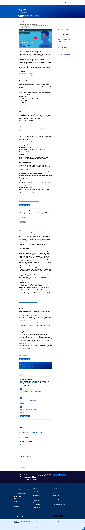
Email (21, 218)
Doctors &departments (32, 15)
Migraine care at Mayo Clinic (24, 198)
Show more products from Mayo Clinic (26, 75)
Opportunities (62, 29)
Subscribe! (23, 222)
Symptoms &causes (21, 15)
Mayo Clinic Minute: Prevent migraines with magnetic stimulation (31, 432)
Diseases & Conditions (22, 6)
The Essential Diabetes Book (63, 49)
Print (22, 374)
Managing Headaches (23, 429)
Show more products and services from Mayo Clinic (28, 461)
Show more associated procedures (25, 451)
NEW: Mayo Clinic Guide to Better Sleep (64, 42)
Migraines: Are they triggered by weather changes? (28, 302)
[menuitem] (21, 15)
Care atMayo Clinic (38, 15)
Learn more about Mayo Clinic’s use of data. (28, 219)
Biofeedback (21, 446)
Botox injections (22, 449)
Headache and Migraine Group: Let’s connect (28, 409)
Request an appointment (24, 205)
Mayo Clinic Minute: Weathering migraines (26, 304)
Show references (22, 422)
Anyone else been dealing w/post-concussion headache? (30, 391)
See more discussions (25, 416)
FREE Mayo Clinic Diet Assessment (64, 52)
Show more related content (24, 437)
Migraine (22, 9)
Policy (58, 29)
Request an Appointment (23, 12)
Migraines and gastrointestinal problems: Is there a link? (29, 201)
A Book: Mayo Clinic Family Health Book (26, 73)
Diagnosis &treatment (27, 15)
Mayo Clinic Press (67, 39)
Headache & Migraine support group (27, 382)
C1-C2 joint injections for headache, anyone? (28, 400)
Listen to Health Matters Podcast (64, 45)
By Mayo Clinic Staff (22, 353)
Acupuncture (21, 444)
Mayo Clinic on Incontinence (63, 47)
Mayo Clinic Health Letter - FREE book (64, 55)
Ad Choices (66, 29)
